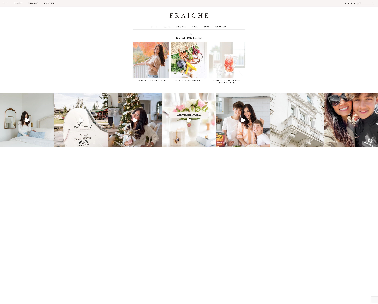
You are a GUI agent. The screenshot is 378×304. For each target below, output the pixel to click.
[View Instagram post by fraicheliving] (52, 144)
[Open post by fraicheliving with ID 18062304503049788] (351, 120)
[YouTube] (352, 3)
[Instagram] (346, 3)
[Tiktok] (355, 3)
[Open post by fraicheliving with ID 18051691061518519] (243, 120)
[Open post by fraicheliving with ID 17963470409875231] (189, 120)
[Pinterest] (349, 3)
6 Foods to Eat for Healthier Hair (151, 80)
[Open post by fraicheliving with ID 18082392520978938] (135, 120)
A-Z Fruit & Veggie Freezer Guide (189, 80)
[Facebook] (343, 3)
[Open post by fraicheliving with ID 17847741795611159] (81, 120)
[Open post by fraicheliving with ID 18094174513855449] (27, 120)
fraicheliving (26, 95)
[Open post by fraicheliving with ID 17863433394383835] (297, 120)
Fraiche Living (189, 15)
